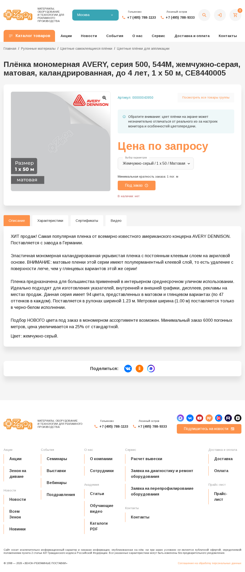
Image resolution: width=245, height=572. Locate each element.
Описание (17, 220)
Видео (116, 220)
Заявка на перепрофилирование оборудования (162, 491)
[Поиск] (204, 15)
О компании (101, 459)
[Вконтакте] (190, 418)
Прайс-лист (220, 496)
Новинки (17, 529)
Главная (10, 48)
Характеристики (50, 220)
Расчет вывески (146, 459)
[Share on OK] (139, 368)
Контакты (228, 36)
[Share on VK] (128, 368)
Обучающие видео (101, 508)
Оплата (221, 471)
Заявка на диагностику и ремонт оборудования (162, 474)
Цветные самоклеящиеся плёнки (86, 48)
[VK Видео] (218, 418)
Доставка (223, 459)
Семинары (57, 459)
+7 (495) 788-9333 (180, 17)
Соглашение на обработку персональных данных (209, 563)
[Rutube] (228, 418)
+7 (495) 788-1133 (141, 17)
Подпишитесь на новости (206, 429)
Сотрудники (102, 471)
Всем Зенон (15, 514)
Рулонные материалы (38, 48)
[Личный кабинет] (220, 15)
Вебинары (57, 483)
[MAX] (180, 418)
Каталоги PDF (99, 526)
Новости (17, 499)
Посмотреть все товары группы (205, 97)
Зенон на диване (17, 474)
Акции (15, 459)
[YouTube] (199, 418)
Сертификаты (87, 220)
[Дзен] (237, 418)
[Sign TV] (209, 418)
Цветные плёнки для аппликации (143, 48)
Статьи (97, 494)
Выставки (56, 471)
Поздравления (61, 495)
